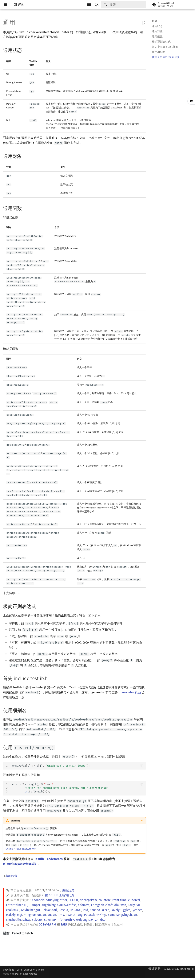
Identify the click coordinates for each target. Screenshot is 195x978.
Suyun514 (50, 919)
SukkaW (37, 919)
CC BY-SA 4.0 (47, 924)
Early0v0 (134, 905)
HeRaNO (75, 910)
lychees (137, 910)
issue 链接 (11, 875)
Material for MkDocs (26, 973)
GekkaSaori (49, 910)
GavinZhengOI (30, 910)
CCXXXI (73, 900)
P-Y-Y (61, 915)
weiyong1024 (85, 919)
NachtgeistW (88, 900)
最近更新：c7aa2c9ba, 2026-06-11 (171, 969)
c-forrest (84, 905)
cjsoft (109, 905)
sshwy (26, 919)
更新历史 (68, 890)
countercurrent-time (112, 900)
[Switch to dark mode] (97, 4)
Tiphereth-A (66, 919)
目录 (154, 21)
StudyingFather (56, 900)
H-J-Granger (32, 905)
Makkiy (10, 915)
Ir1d (85, 910)
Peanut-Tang (74, 915)
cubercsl (134, 900)
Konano (95, 910)
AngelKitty (48, 905)
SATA (64, 924)
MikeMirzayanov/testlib (20, 864)
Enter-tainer (14, 905)
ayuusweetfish (66, 905)
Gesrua (63, 910)
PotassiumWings (95, 915)
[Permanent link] (25, 50)
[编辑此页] (143, 22)
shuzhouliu (13, 919)
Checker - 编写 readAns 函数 (21, 848)
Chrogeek (97, 905)
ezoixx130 (12, 910)
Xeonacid (38, 900)
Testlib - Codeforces (48, 859)
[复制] (142, 765)
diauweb (120, 905)
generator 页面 (131, 692)
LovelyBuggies (120, 910)
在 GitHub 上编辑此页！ (61, 895)
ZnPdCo (100, 919)
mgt (19, 915)
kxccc (105, 910)
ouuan (41, 915)
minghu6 (30, 915)
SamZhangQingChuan (122, 915)
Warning (15, 820)
